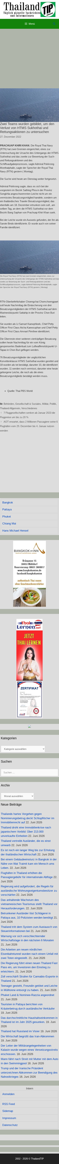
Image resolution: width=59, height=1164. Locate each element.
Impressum (9, 1118)
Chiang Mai (9, 523)
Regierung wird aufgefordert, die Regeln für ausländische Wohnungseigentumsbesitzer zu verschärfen (29, 890)
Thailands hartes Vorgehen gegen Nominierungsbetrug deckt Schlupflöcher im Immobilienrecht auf (27, 818)
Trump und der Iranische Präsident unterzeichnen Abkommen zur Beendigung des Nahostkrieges (29, 1072)
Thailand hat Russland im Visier (20, 1031)
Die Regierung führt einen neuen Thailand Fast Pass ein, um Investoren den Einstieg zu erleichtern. (29, 967)
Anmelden (8, 1094)
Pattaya (7, 509)
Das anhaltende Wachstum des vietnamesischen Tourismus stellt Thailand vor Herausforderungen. (29, 904)
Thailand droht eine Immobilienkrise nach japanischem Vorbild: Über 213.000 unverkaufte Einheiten (26, 832)
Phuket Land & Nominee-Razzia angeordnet (27, 995)
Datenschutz (10, 1125)
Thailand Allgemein (10, 408)
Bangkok (7, 502)
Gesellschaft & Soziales (28, 403)
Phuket (6, 516)
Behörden (9, 403)
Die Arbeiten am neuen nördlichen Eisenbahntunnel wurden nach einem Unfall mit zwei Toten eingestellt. (29, 954)
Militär (45, 403)
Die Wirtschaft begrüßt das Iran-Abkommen (27, 1036)
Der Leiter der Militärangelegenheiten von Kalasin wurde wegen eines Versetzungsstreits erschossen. (29, 1050)
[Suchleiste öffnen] (54, 24)
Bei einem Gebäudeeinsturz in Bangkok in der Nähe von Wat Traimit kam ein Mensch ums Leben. (29, 863)
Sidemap (7, 1111)
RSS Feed (8, 1104)
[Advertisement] (29, 58)
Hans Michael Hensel (15, 530)
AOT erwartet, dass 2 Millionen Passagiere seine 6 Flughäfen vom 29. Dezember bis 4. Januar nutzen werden (29, 426)
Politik (53, 403)
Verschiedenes (29, 408)
